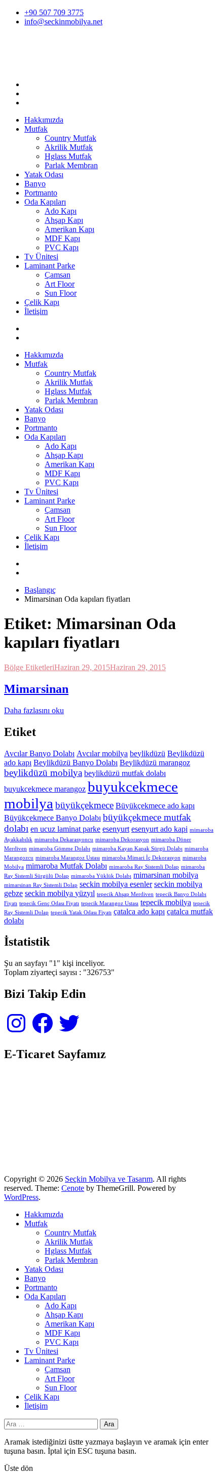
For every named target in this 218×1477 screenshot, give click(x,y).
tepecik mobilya (165, 902)
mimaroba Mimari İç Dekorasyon (141, 858)
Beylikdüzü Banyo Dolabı (75, 762)
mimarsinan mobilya (165, 875)
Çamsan (57, 274)
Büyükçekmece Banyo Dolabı (52, 817)
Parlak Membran (71, 165)
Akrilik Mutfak (69, 147)
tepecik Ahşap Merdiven (125, 894)
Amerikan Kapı (69, 229)
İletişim (36, 311)
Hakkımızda (43, 119)
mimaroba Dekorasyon (122, 839)
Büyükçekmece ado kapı (155, 805)
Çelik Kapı (41, 302)
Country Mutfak (70, 138)
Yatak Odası (43, 174)
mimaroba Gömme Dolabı (59, 848)
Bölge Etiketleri (29, 667)
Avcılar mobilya (102, 753)
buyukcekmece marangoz (45, 789)
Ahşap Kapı (64, 220)
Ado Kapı (61, 211)
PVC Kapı (62, 247)
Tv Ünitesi (41, 256)
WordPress (21, 1197)
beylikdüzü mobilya (43, 772)
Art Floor (60, 284)
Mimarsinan (36, 688)
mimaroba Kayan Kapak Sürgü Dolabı (137, 848)
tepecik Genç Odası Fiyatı (49, 903)
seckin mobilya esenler (116, 884)
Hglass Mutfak (68, 156)
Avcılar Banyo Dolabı (39, 753)
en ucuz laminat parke (65, 829)
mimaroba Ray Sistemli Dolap (144, 867)
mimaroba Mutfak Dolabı (66, 866)
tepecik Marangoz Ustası (109, 903)
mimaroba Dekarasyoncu (63, 839)
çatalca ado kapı (139, 911)
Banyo (35, 183)
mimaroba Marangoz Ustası (67, 858)
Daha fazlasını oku (34, 710)
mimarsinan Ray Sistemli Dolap (41, 885)
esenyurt (115, 829)
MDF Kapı (62, 238)
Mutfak (36, 129)
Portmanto (40, 192)
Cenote (72, 1188)
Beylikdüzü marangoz (155, 762)
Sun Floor (61, 293)
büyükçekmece (84, 805)
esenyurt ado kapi (159, 829)
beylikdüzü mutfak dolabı (125, 773)
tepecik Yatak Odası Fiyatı (81, 912)
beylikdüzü (147, 753)
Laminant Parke (49, 265)
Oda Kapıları (45, 202)
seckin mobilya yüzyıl (60, 893)
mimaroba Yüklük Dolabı (101, 876)
